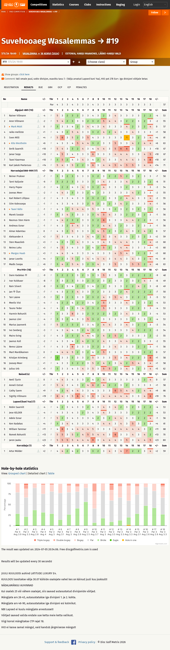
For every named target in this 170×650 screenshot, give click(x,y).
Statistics (58, 4)
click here (24, 74)
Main (3, 12)
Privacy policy (86, 642)
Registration (11, 87)
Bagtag (120, 4)
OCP (60, 87)
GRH (50, 87)
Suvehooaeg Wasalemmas (48, 41)
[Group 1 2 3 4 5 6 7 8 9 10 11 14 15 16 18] (142, 62)
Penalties (81, 87)
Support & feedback (56, 642)
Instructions (103, 4)
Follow (154, 12)
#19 (112, 41)
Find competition (17, 12)
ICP (69, 87)
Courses (74, 4)
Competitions (39, 4)
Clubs (87, 4)
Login (136, 4)
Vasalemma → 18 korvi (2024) (41, 53)
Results (28, 87)
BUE (41, 87)
